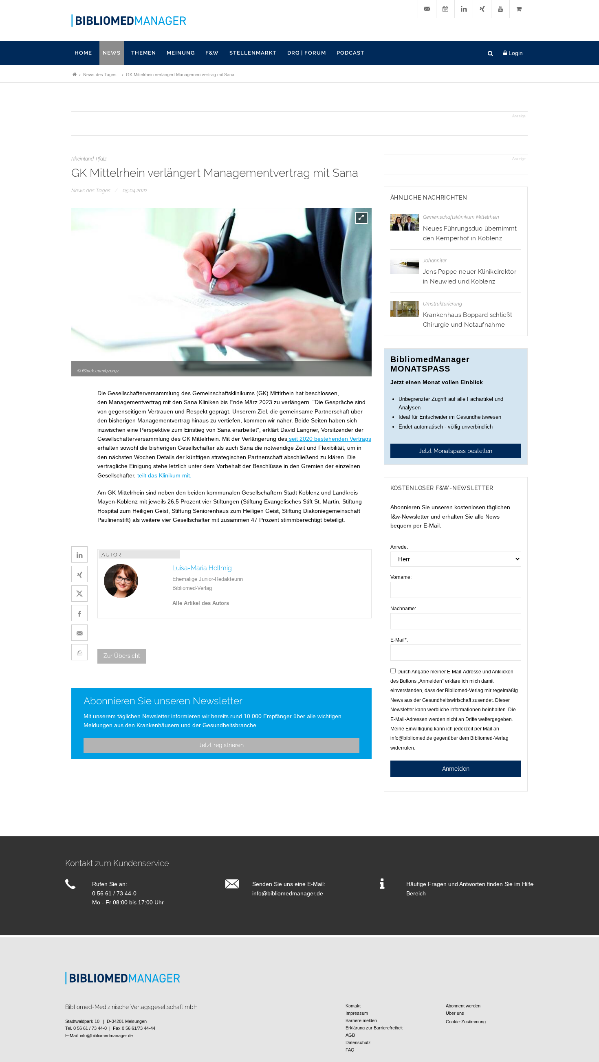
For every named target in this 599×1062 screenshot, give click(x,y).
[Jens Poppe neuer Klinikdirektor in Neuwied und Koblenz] (404, 266)
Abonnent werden (463, 1005)
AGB (350, 1035)
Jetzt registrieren (221, 745)
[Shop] (519, 9)
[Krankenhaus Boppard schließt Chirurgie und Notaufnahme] (404, 309)
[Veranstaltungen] (445, 9)
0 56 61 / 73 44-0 (114, 893)
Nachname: (403, 608)
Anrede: (399, 547)
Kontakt (353, 1005)
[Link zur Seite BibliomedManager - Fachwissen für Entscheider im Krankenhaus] (75, 74)
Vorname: (401, 577)
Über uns (455, 1013)
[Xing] (482, 9)
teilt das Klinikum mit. (164, 475)
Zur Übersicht (122, 656)
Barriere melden (361, 1020)
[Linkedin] (464, 9)
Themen (143, 53)
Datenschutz (358, 1042)
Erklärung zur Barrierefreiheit (374, 1027)
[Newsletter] (427, 9)
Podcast (350, 53)
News (112, 53)
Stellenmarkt (253, 53)
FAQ (350, 1049)
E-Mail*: (399, 640)
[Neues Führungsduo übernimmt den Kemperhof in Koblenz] (404, 222)
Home (83, 53)
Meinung (181, 53)
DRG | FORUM (306, 53)
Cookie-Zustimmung (466, 1021)
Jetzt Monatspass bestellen (455, 451)
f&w (212, 53)
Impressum (357, 1013)
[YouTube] (500, 9)
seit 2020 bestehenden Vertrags (329, 438)
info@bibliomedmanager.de (287, 893)
